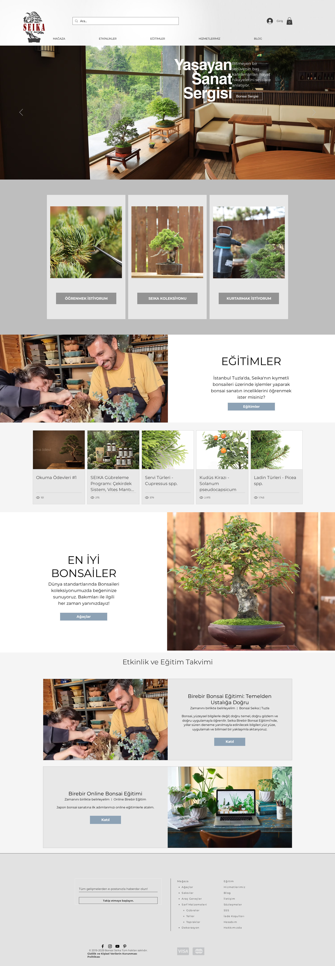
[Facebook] (102, 946)
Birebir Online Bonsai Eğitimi (105, 794)
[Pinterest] (124, 946)
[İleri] (314, 112)
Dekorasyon (190, 927)
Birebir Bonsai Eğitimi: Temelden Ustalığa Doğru (230, 699)
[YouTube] (117, 946)
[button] (289, 21)
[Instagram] (110, 946)
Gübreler (192, 910)
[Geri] (21, 112)
